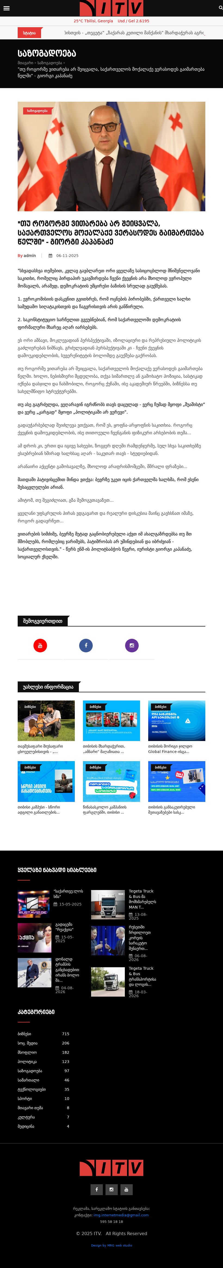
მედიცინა (43, 1126)
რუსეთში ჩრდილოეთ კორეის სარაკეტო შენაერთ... (140, 937)
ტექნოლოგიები (43, 1089)
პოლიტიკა (43, 1061)
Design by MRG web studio (111, 1245)
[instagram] (112, 1189)
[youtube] (126, 1189)
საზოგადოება (50, 63)
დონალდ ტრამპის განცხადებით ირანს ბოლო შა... (67, 969)
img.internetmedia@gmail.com (121, 1215)
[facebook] (97, 1189)
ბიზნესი (43, 1034)
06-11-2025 (67, 255)
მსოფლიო (43, 1052)
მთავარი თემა (43, 1108)
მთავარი (25, 63)
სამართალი (43, 1080)
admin (27, 255)
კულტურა (43, 1117)
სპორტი (43, 1098)
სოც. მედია (43, 1043)
